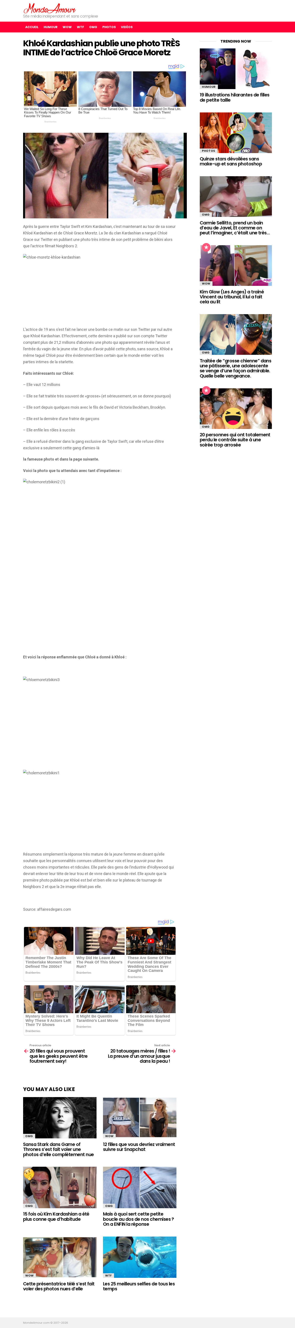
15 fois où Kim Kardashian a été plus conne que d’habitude (56, 1216)
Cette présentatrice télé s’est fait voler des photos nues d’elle (59, 1286)
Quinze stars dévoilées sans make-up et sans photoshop (231, 161)
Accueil (31, 27)
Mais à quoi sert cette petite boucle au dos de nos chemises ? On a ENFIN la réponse (138, 1219)
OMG (93, 27)
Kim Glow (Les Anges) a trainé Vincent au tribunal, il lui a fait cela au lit (232, 297)
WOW (67, 27)
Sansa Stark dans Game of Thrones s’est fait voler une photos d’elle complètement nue (58, 1149)
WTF (80, 27)
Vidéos (127, 27)
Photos (109, 27)
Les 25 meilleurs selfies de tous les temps (139, 1286)
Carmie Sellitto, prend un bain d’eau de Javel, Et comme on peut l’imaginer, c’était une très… (235, 228)
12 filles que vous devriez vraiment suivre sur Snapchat (139, 1146)
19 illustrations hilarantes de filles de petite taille (235, 97)
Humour (50, 27)
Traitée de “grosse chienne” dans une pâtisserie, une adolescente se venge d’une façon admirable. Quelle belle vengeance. (235, 368)
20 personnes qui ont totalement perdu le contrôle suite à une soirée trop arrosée (235, 440)
